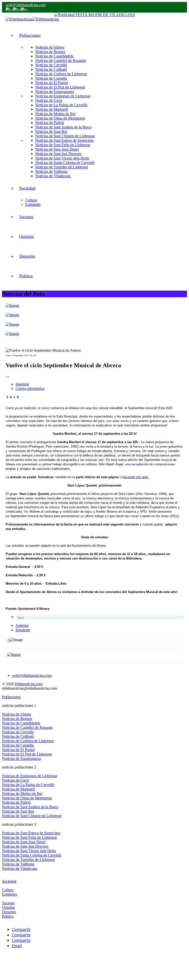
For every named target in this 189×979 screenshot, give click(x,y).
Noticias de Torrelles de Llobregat (61, 167)
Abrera (20, 617)
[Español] (24, 9)
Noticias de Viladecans (53, 176)
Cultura (31, 200)
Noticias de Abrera (49, 47)
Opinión (26, 236)
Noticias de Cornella (51, 78)
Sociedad (27, 188)
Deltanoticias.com (29, 684)
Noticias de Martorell (51, 109)
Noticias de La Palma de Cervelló (61, 105)
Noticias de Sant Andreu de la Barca (63, 127)
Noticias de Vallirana (51, 171)
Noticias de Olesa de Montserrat (60, 118)
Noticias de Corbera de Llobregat (61, 74)
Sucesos (26, 216)
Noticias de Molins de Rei (55, 114)
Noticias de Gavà (48, 100)
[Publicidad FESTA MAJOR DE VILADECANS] (94, 15)
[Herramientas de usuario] (8, 377)
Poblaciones (30, 35)
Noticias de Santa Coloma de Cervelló (64, 162)
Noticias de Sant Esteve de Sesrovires (64, 140)
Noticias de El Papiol (51, 83)
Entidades (33, 204)
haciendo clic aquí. (135, 477)
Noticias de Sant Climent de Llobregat (64, 136)
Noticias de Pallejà (49, 123)
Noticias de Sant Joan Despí (57, 149)
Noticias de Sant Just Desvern (58, 154)
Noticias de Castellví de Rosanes (60, 60)
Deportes (27, 256)
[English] (17, 9)
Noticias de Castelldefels (54, 56)
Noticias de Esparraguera (54, 91)
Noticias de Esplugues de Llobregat (62, 96)
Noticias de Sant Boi (51, 131)
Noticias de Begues (50, 52)
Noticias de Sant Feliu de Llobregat (62, 145)
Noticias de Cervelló (51, 65)
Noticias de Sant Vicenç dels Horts (62, 158)
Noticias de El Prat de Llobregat (60, 87)
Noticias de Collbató (51, 69)
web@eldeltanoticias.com (26, 5)
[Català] (9, 9)
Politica (26, 275)
